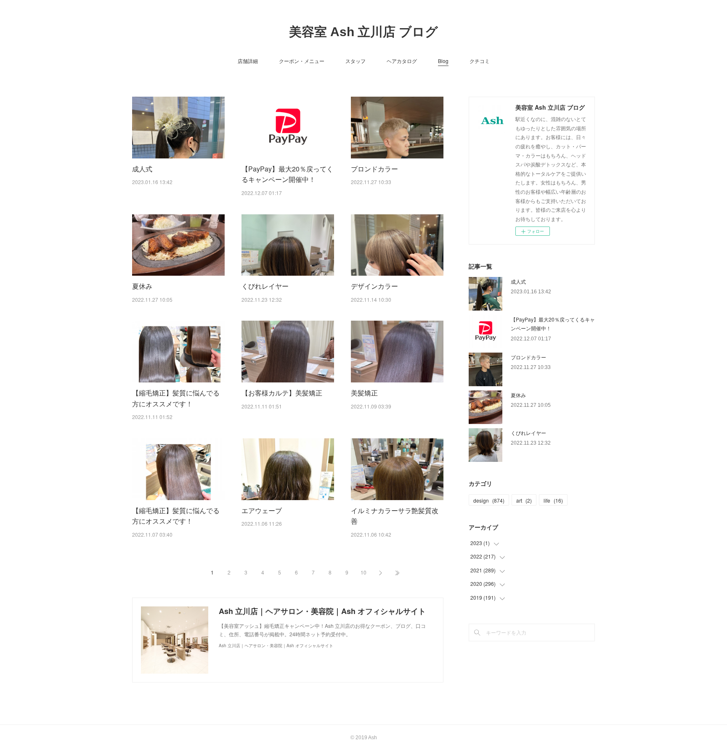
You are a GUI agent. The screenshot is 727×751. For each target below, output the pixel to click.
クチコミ (480, 60)
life (553, 500)
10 (363, 572)
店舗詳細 (248, 60)
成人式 (142, 169)
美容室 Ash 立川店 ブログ (363, 32)
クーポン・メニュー (301, 60)
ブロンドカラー (374, 169)
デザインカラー (374, 286)
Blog (443, 60)
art (524, 500)
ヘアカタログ (402, 60)
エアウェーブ (261, 510)
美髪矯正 (364, 393)
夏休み (142, 286)
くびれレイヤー (265, 286)
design (488, 500)
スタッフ (355, 60)
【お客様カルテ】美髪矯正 (281, 393)
